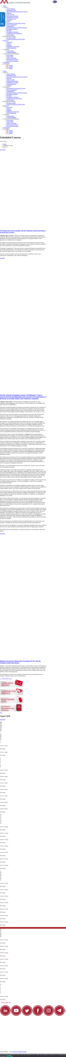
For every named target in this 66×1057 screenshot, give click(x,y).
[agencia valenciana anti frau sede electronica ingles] (12, 703)
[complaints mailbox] (12, 686)
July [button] (1, 712)
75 (2, 678)
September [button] (2, 719)
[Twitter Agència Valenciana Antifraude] (27, 1015)
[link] (30, 2)
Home (4, 144)
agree (9, 1056)
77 (5, 678)
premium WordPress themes (19, 1051)
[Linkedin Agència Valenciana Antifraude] (5, 1015)
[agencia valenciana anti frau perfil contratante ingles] (12, 695)
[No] (12, 1056)
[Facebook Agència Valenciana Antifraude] (37, 1015)
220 (11, 678)
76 (4, 678)
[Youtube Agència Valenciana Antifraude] (16, 1015)
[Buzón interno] (12, 711)
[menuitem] (34, 6)
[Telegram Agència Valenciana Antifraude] (59, 1015)
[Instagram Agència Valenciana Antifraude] (48, 1015)
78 (6, 678)
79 (7, 678)
